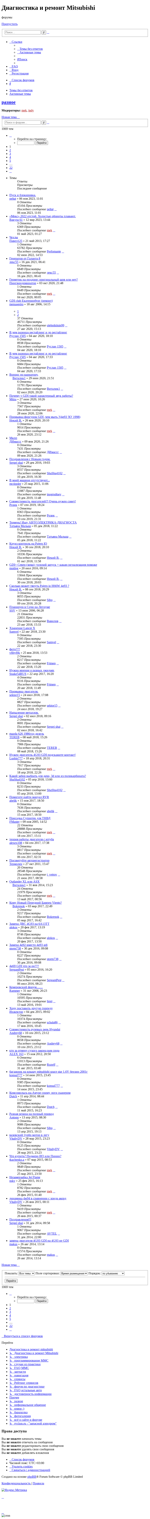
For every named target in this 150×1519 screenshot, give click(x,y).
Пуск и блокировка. (22, 195)
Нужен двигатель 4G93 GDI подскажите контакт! (42, 754)
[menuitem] (30, 48)
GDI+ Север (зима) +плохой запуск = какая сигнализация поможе (53, 564)
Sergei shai (16, 462)
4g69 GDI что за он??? (24, 966)
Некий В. (15, 420)
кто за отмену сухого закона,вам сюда (34, 1050)
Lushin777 (16, 758)
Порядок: (95, 1273)
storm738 (15, 948)
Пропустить (10, 24)
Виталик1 (19, 378)
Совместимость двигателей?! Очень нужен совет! (42, 501)
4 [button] (10, 157)
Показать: (11, 1273)
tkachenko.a (16, 1159)
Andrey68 (15, 1033)
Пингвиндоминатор (22, 283)
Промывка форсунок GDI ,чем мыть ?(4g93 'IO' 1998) (44, 417)
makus (13, 1244)
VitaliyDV (15, 1138)
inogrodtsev (54, 494)
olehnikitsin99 (55, 325)
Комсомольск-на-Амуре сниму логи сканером (40, 1092)
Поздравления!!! (20, 1219)
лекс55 (13, 262)
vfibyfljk (14, 652)
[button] (10, 135)
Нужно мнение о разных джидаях (31, 670)
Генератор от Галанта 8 (24, 258)
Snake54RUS (17, 674)
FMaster (14, 821)
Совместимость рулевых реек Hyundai (34, 1029)
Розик (13, 505)
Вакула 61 (16, 219)
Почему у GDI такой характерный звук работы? (41, 395)
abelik (13, 800)
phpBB (31, 1476)
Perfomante (54, 251)
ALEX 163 (16, 1054)
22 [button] (10, 167)
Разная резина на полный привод (31, 1114)
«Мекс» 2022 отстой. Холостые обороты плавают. (42, 216)
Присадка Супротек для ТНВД (29, 818)
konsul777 (15, 1075)
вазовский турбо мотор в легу (29, 1135)
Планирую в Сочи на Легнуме (29, 607)
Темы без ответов (21, 90)
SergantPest (16, 969)
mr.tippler (15, 483)
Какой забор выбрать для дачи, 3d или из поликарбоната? (47, 776)
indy (31, 110)
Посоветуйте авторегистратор (29, 860)
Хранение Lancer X (22, 628)
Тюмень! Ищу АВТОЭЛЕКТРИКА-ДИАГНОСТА (43, 522)
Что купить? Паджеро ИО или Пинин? (35, 1156)
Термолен (15, 864)
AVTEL (52, 1233)
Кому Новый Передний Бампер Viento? (35, 902)
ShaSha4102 (54, 473)
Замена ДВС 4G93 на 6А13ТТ (29, 923)
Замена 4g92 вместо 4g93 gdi (28, 945)
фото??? (14, 649)
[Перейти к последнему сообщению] (55, 209)
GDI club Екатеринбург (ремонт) (31, 300)
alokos (13, 927)
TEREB (14, 737)
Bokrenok (18, 906)
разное (9, 102)
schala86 (52, 1022)
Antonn (14, 1117)
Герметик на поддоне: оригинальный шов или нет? (43, 279)
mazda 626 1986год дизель (26, 733)
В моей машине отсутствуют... (29, 480)
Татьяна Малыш (20, 526)
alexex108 (15, 842)
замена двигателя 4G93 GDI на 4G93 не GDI (39, 1240)
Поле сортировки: (48, 1273)
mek (24, 110)
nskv (12, 1180)
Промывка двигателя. (23, 691)
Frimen (51, 663)
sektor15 (14, 695)
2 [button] (10, 150)
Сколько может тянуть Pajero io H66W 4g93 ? (39, 585)
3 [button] (10, 153)
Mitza (12, 399)
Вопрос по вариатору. (23, 374)
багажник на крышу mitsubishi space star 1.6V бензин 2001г (48, 1071)
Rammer (14, 990)
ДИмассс (15, 441)
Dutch (13, 1096)
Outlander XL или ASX (24, 881)
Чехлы (13, 237)
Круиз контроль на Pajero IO (28, 543)
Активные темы (20, 93)
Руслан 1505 (17, 336)
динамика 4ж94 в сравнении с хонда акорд (37, 1198)
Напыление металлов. (24, 712)
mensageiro (16, 304)
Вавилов (52, 621)
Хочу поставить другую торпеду (31, 1008)
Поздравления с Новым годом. (29, 459)
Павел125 (15, 241)
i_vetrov (52, 874)
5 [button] (10, 160)
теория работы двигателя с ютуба (31, 839)
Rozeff (51, 1064)
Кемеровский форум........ (26, 987)
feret (49, 1001)
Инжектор (16, 1011)
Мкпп (13, 438)
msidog (13, 568)
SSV (12, 610)
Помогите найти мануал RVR (29, 797)
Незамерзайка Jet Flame (24, 1177)
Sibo (50, 600)
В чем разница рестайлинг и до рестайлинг (38, 332)
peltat (12, 198)
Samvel (14, 631)
